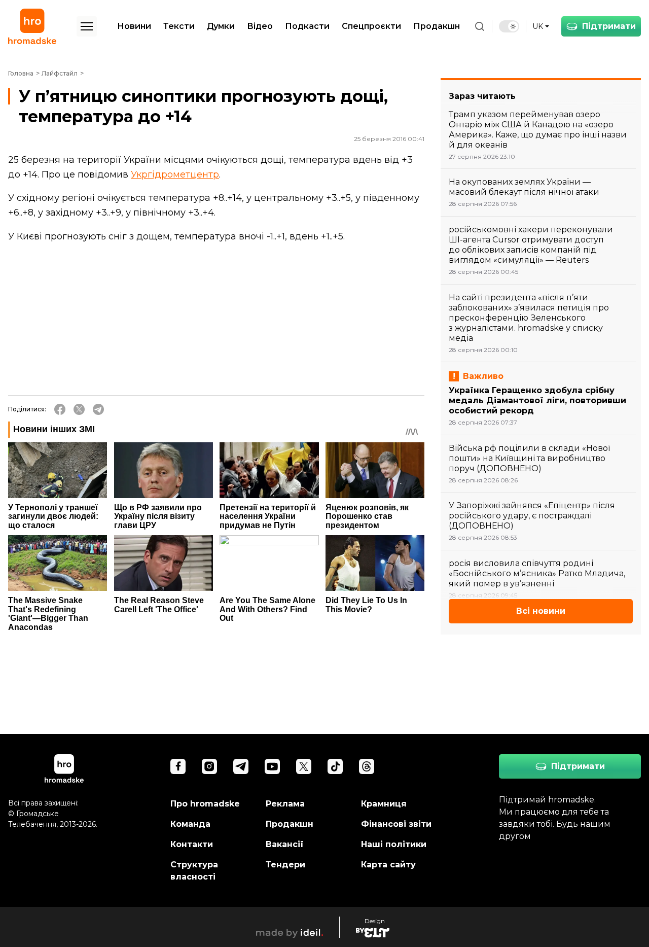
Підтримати (609, 26)
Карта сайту (388, 864)
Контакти (191, 844)
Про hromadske (205, 804)
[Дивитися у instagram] (209, 766)
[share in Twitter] (79, 409)
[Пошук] (480, 26)
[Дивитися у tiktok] (335, 766)
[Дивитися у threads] (366, 766)
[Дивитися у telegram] (240, 766)
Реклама (285, 804)
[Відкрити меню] (87, 26)
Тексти (179, 26)
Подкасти (307, 26)
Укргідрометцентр (175, 174)
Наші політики (393, 844)
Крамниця (384, 804)
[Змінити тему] (509, 26)
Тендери (285, 864)
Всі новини (540, 611)
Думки (221, 26)
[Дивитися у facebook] (178, 766)
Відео (260, 26)
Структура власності (194, 871)
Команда (190, 824)
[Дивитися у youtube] (272, 766)
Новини (134, 26)
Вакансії (285, 844)
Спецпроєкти (371, 26)
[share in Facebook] (59, 409)
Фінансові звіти (396, 824)
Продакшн (436, 26)
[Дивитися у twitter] (303, 766)
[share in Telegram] (98, 409)
